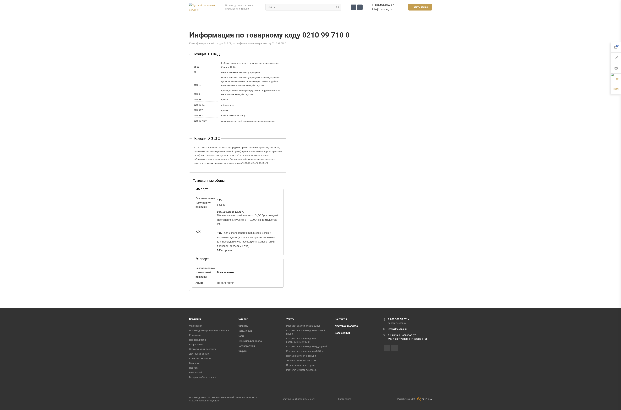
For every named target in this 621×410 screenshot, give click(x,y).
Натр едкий (245, 331)
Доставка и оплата (199, 353)
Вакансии (194, 363)
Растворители (246, 346)
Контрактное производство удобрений (306, 346)
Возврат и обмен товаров (202, 377)
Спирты (242, 351)
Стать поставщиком (200, 358)
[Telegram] (353, 7)
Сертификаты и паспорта (202, 349)
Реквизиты (195, 335)
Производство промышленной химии (209, 330)
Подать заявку (420, 6)
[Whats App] (360, 7)
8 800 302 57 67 (384, 4)
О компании (195, 325)
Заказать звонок (397, 323)
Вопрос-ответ (196, 344)
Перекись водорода (250, 341)
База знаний (195, 372)
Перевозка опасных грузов (300, 365)
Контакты (341, 319)
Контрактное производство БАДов (304, 351)
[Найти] (338, 7)
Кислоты (243, 326)
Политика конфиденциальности (298, 399)
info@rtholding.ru (382, 9)
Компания (195, 319)
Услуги (290, 319)
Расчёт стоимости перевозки (301, 370)
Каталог (243, 319)
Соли (241, 336)
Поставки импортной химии (301, 356)
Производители (197, 340)
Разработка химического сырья (303, 325)
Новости (193, 368)
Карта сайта (344, 399)
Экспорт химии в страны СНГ (301, 360)
